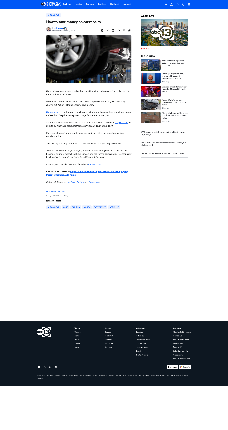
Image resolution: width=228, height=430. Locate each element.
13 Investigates (142, 347)
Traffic (76, 336)
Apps (76, 347)
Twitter (80, 181)
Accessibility (178, 355)
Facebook (71, 181)
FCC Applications (144, 375)
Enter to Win (178, 347)
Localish (139, 332)
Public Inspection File (130, 375)
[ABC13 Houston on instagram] (50, 366)
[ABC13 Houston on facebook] (39, 366)
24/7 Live (67, 4)
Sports (138, 351)
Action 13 (140, 336)
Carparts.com (52, 111)
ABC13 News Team (181, 340)
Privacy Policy (41, 375)
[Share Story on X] (108, 30)
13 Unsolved (141, 343)
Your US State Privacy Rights (88, 375)
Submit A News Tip (180, 351)
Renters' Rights (142, 355)
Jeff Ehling (59, 28)
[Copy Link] (129, 30)
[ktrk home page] (44, 332)
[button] (37, 4)
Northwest (114, 4)
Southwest (90, 4)
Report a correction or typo (55, 191)
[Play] (164, 32)
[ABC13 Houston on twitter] (44, 366)
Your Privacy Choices (53, 375)
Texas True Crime (143, 340)
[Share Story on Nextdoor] (118, 30)
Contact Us (177, 336)
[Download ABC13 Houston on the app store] (172, 367)
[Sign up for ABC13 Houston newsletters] (56, 366)
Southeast (102, 4)
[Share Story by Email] (124, 30)
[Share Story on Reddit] (113, 30)
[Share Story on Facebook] (102, 30)
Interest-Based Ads (115, 375)
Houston (78, 4)
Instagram (94, 181)
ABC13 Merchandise (181, 359)
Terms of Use (103, 375)
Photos (77, 343)
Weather (77, 332)
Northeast (127, 4)
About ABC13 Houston (182, 332)
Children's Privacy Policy (70, 375)
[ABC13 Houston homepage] (51, 4)
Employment (178, 343)
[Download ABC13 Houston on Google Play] (185, 367)
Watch (76, 340)
